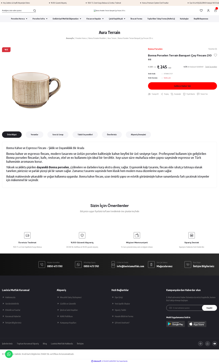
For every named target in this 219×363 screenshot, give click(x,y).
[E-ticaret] (109, 361)
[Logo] (109, 10)
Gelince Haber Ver (182, 85)
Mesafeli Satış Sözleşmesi (70, 297)
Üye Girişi (119, 297)
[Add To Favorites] (215, 55)
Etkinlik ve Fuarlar (12, 310)
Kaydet (209, 308)
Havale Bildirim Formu (124, 316)
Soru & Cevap (57, 134)
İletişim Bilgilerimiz (13, 322)
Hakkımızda (10, 297)
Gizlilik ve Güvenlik (68, 303)
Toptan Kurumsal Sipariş (28, 343)
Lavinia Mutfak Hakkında (62, 343)
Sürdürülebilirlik (12, 303)
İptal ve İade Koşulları (69, 310)
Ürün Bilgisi (12, 134)
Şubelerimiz (7, 343)
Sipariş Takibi (120, 310)
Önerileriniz (112, 134)
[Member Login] (208, 10)
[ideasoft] (96, 361)
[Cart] (215, 10)
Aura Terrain (109, 32)
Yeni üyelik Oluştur (122, 303)
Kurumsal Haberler (13, 316)
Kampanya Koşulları (68, 322)
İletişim (80, 343)
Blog (45, 343)
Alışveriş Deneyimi (138, 134)
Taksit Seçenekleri (85, 134)
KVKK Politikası (66, 316)
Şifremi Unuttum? (122, 322)
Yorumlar (34, 134)
